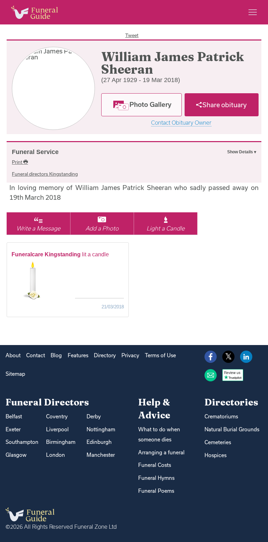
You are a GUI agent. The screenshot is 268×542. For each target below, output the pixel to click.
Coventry (57, 416)
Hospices (215, 455)
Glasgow (16, 455)
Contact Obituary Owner (181, 123)
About (13, 355)
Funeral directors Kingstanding (45, 174)
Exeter (13, 429)
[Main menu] (252, 12)
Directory (105, 355)
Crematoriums (221, 416)
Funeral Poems (156, 491)
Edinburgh (99, 442)
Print (17, 162)
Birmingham (60, 442)
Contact (35, 355)
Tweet (132, 35)
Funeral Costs (154, 465)
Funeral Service (35, 151)
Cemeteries (217, 442)
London (55, 455)
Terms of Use (160, 355)
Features (78, 355)
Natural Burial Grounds (231, 429)
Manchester (101, 455)
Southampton (22, 442)
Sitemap (15, 374)
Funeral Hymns (156, 478)
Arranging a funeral (161, 452)
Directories (231, 402)
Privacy (130, 355)
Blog (56, 355)
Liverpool (57, 429)
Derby (94, 416)
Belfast (14, 416)
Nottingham (101, 429)
